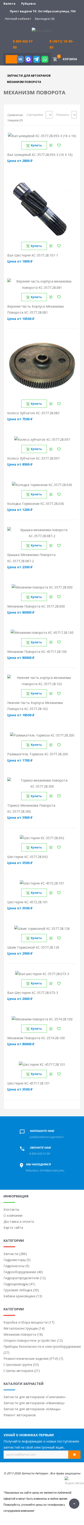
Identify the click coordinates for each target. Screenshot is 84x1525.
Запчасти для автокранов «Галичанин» (35, 1397)
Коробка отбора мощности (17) (29, 1322)
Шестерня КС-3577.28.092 (27, 857)
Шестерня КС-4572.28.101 (27, 902)
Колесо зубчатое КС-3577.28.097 (33, 458)
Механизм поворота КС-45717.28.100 (37, 651)
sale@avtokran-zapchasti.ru (47, 1137)
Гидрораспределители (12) (25, 1278)
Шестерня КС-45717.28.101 (28, 1083)
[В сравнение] (51, 145)
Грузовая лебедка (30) (21, 1290)
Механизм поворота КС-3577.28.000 (36, 606)
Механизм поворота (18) (23, 1334)
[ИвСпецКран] (42, 30)
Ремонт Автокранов (20, 1415)
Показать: (62, 115)
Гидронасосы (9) (16, 1266)
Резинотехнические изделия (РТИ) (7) (33, 1358)
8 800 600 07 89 (39, 1154)
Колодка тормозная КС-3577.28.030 (35, 503)
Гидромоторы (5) (17, 1260)
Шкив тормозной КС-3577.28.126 (33, 947)
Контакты (11, 1209)
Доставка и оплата (19, 1221)
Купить (36, 145)
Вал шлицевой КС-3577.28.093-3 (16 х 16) (40, 154)
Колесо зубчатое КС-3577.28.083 (33, 413)
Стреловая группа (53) (21, 1364)
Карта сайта (13, 1227)
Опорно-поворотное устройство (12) (33, 1340)
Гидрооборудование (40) (23, 1272)
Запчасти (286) (15, 1254)
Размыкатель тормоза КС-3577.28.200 (37, 754)
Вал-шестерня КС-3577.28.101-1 (32, 255)
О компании (13, 1215)
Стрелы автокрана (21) (22, 1370)
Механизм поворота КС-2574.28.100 (36, 1038)
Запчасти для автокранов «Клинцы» (32, 1409)
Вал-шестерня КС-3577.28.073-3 (32, 992)
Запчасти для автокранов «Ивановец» (34, 1403)
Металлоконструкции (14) (24, 1328)
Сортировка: (34, 115)
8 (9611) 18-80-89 (61, 44)
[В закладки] (59, 145)
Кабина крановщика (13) (23, 1296)
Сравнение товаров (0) (15, 117)
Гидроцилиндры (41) (19, 1284)
